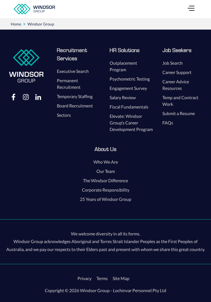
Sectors (64, 115)
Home (16, 24)
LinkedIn (38, 96)
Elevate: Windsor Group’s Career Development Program (131, 122)
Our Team (105, 171)
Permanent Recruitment (68, 84)
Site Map (121, 278)
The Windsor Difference (105, 180)
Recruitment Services (72, 54)
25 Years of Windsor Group (105, 199)
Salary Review (123, 97)
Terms (102, 278)
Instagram (25, 96)
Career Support (176, 72)
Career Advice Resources (175, 85)
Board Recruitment (75, 105)
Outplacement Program (123, 66)
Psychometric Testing (130, 78)
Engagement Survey (128, 88)
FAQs (167, 122)
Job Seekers (176, 50)
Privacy (84, 278)
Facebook (13, 96)
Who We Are (105, 161)
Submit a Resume (178, 113)
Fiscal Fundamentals (129, 106)
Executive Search (73, 71)
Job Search (172, 62)
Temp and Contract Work (180, 101)
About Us (105, 149)
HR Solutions (125, 50)
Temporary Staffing (75, 96)
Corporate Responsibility (105, 189)
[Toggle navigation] (191, 9)
